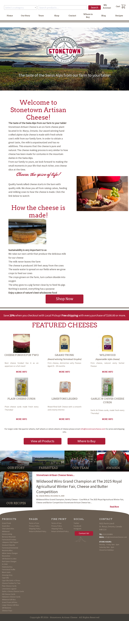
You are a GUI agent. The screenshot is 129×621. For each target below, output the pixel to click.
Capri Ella (5, 578)
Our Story (25, 16)
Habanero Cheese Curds (11, 597)
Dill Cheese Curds (8, 594)
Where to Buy (88, 15)
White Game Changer (10, 553)
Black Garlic (6, 572)
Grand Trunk (6, 523)
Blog (103, 16)
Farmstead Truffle (8, 569)
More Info (21, 371)
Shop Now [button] (64, 298)
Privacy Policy (34, 526)
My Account (107, 6)
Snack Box (6, 526)
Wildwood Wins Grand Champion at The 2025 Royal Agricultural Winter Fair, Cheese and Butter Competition (79, 486)
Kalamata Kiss (7, 567)
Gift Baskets (6, 608)
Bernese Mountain (9, 537)
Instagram (77, 528)
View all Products (42, 441)
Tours (41, 16)
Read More (114, 506)
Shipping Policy (34, 528)
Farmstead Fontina (9, 539)
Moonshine (6, 556)
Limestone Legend (9, 589)
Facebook (77, 526)
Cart (118, 6)
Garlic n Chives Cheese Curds (13, 591)
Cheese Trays (7, 610)
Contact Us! (84, 533)
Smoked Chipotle (8, 545)
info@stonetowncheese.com (92, 429)
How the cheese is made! (38, 211)
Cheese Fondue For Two (11, 583)
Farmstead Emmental (10, 548)
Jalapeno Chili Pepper (10, 542)
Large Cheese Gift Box (10, 605)
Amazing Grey (7, 575)
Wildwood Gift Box (9, 599)
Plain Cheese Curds (9, 586)
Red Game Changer (9, 561)
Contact (72, 16)
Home (10, 16)
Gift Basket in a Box (9, 558)
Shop (56, 16)
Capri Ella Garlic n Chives (11, 580)
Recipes (119, 16)
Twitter (76, 523)
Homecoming (7, 534)
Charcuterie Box (8, 528)
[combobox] (20, 7)
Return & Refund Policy (37, 531)
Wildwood (5, 531)
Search (94, 7)
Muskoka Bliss (7, 550)
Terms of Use (34, 523)
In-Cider (5, 564)
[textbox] (20, 7)
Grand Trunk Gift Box (9, 602)
